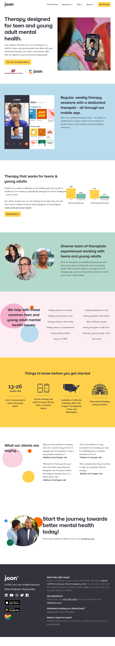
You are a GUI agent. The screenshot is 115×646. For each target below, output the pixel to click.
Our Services (52, 4)
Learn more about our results (18, 207)
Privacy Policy (28, 589)
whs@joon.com (88, 539)
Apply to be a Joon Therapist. (61, 612)
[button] (67, 4)
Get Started (104, 4)
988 (86, 587)
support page (53, 624)
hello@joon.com (54, 602)
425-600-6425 (70, 599)
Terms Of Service (12, 589)
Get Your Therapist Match (18, 62)
